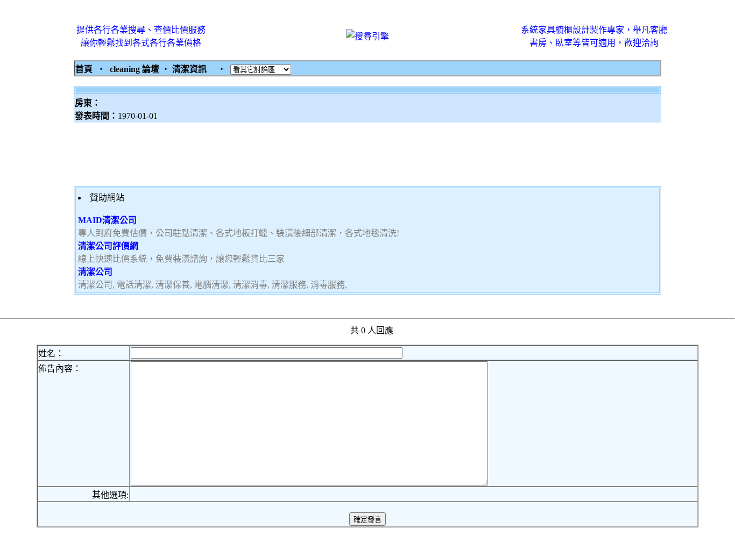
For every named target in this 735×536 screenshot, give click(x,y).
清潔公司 (95, 271)
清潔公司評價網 (108, 246)
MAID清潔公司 (107, 220)
